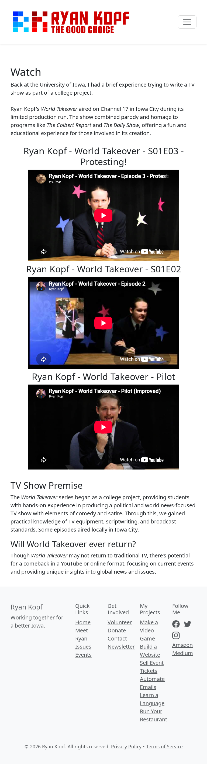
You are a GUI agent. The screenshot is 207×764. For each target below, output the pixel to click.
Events (83, 654)
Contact (117, 638)
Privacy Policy (126, 746)
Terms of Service (164, 746)
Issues (83, 646)
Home (83, 622)
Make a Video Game (149, 630)
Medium (182, 653)
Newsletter (121, 646)
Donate (117, 630)
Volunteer (120, 622)
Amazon (182, 645)
